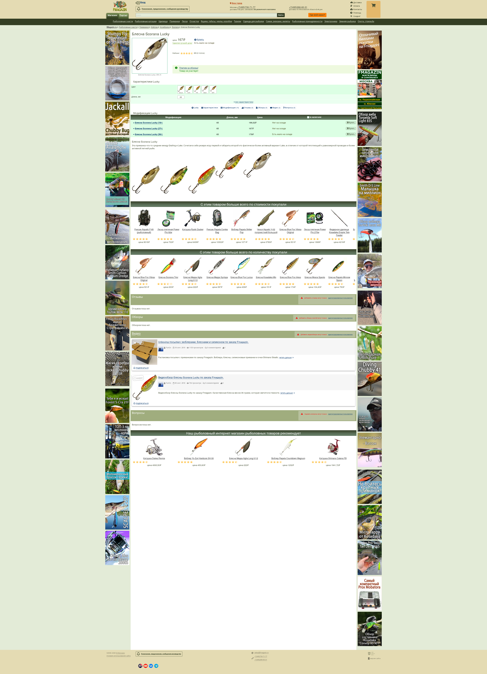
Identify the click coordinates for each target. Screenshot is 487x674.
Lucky (196, 107)
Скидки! (356, 16)
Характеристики (210, 107)
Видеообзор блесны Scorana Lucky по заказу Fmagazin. (191, 377)
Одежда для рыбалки (253, 21)
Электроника (330, 21)
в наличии (315, 117)
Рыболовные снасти (123, 21)
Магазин (112, 15)
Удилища (163, 21)
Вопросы (290, 107)
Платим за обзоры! (188, 67)
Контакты (357, 9)
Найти (281, 15)
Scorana (175, 27)
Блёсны (154, 27)
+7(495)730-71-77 (246, 7)
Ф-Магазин (120, 653)
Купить (352, 123)
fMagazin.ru (112, 27)
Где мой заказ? (317, 15)
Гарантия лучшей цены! (182, 43)
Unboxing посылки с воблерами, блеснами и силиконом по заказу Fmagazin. (203, 342)
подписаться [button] (142, 367)
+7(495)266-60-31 (298, 7)
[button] (140, 666)
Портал (123, 15)
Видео (276, 107)
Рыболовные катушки (145, 21)
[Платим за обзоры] (370, 50)
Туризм (237, 21)
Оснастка (194, 21)
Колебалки (165, 27)
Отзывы (248, 107)
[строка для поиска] (206, 15)
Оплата (356, 5)
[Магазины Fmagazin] (370, 89)
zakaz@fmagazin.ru (261, 653)
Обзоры (262, 107)
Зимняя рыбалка (347, 21)
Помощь (357, 12)
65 (181, 97)
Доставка (357, 2)
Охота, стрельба (366, 21)
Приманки (175, 21)
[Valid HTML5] (369, 653)
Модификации (231, 107)
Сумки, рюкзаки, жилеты (278, 21)
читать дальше (285, 357)
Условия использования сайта (119, 655)
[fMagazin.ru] (120, 6)
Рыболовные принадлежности (307, 21)
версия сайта (375, 658)
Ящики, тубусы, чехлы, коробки (216, 21)
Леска (185, 21)
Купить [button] (200, 39)
